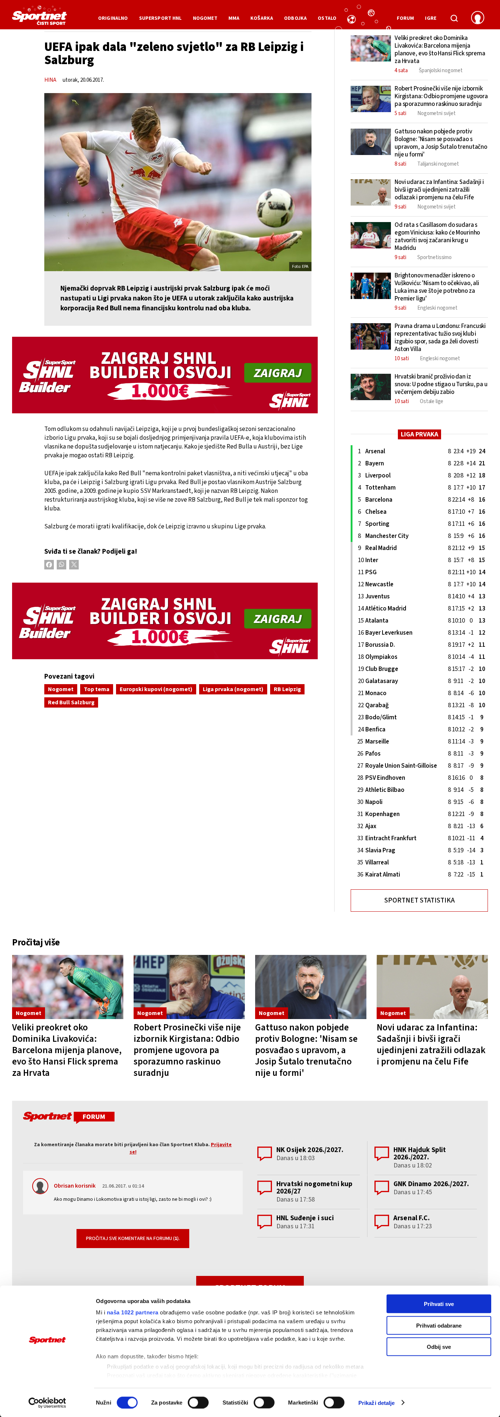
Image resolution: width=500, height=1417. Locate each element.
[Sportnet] (39, 18)
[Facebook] (49, 564)
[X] (74, 564)
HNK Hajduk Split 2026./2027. (419, 1153)
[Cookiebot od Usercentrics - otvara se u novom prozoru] (47, 1402)
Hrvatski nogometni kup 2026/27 (314, 1187)
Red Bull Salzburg (71, 702)
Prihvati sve (439, 1304)
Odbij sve (439, 1347)
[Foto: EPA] (177, 182)
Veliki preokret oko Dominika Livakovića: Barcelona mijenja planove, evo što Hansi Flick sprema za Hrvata (67, 1050)
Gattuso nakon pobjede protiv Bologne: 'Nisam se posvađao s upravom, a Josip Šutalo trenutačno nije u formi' (306, 1050)
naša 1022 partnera (132, 1312)
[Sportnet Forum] (68, 1119)
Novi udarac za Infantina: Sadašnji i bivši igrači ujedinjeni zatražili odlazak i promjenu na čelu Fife (431, 1044)
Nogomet (61, 689)
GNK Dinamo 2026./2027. (431, 1184)
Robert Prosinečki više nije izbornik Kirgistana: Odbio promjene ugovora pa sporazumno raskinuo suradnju (187, 1050)
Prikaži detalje (376, 1402)
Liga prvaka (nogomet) (233, 689)
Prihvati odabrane (439, 1325)
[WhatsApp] (61, 564)
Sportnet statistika (419, 900)
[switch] (198, 1402)
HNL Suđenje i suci (305, 1218)
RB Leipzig (287, 689)
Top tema (96, 689)
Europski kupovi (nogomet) (156, 689)
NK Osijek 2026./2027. (309, 1150)
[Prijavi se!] (477, 18)
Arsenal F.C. (411, 1218)
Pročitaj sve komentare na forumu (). (133, 1238)
